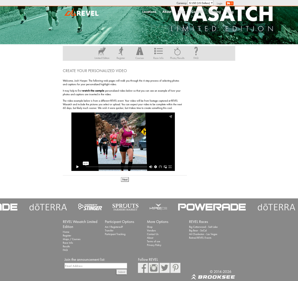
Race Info (68, 243)
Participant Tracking (115, 234)
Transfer (109, 230)
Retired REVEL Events (200, 238)
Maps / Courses (72, 239)
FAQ (65, 250)
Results (66, 246)
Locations (149, 12)
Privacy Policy (154, 245)
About (166, 12)
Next (124, 179)
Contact (197, 12)
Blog (230, 12)
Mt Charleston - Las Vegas (203, 234)
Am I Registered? (114, 227)
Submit (121, 272)
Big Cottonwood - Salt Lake (203, 227)
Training (215, 12)
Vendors (151, 230)
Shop (181, 12)
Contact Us (152, 234)
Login (219, 3)
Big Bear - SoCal (198, 230)
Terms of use (153, 241)
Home (66, 232)
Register (67, 235)
